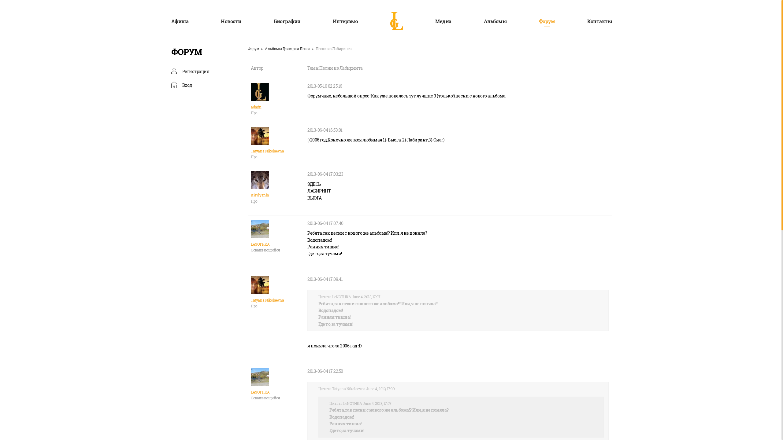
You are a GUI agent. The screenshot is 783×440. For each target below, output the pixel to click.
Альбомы (495, 21)
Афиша (179, 21)
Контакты (599, 21)
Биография (287, 21)
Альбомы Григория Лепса (287, 48)
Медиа (443, 21)
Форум (547, 21)
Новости (231, 21)
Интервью (345, 21)
